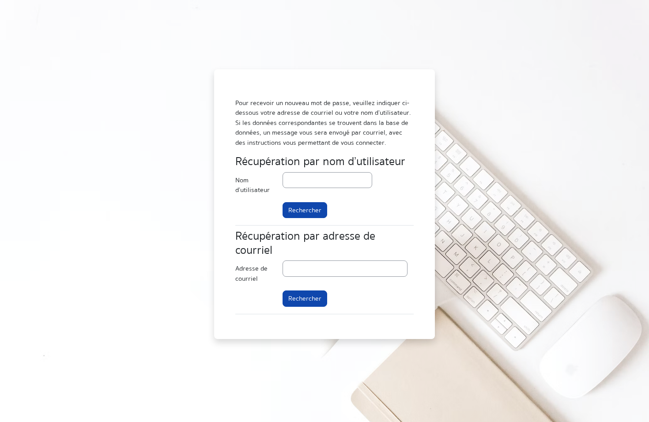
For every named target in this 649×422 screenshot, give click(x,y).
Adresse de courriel (251, 273)
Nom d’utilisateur (252, 185)
